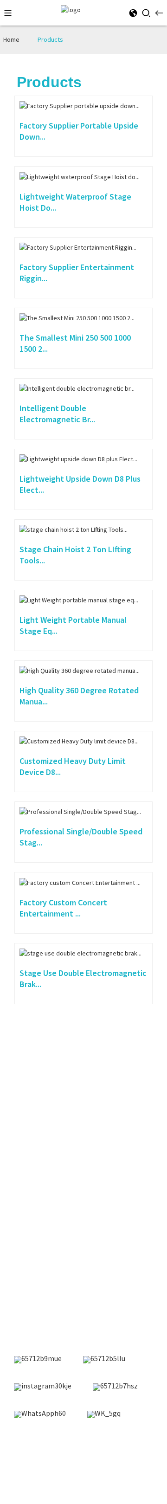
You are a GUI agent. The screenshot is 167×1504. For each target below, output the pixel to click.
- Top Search (125, 1460)
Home (11, 39)
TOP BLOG (87, 1460)
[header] (71, 9)
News (16, 1103)
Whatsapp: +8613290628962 (51, 1292)
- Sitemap (54, 1460)
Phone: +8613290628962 (45, 1278)
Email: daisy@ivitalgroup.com (54, 1263)
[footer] (37, 1359)
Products (50, 39)
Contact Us (25, 1134)
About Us (21, 1118)
